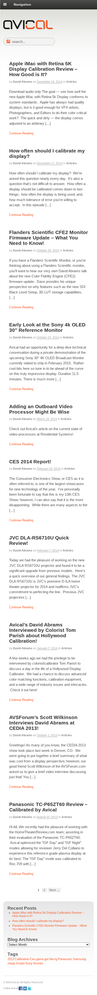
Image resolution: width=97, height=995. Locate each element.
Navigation (22, 4)
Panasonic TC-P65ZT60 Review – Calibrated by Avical (48, 807)
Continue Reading (21, 133)
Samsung (79, 959)
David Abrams (22, 81)
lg (56, 959)
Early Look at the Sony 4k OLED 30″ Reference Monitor (47, 327)
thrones (38, 963)
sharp (11, 963)
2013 (11, 959)
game (40, 959)
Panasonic (65, 959)
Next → (54, 890)
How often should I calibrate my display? (38, 921)
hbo (51, 959)
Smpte (20, 963)
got (46, 959)
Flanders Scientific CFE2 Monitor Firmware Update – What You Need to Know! (48, 238)
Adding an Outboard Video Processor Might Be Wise (41, 409)
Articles (71, 81)
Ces (32, 959)
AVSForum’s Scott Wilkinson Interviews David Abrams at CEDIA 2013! (43, 723)
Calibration (22, 959)
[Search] (8, 41)
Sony (28, 963)
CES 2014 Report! (30, 461)
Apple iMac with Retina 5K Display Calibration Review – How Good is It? (43, 69)
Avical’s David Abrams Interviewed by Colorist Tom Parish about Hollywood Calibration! (42, 633)
